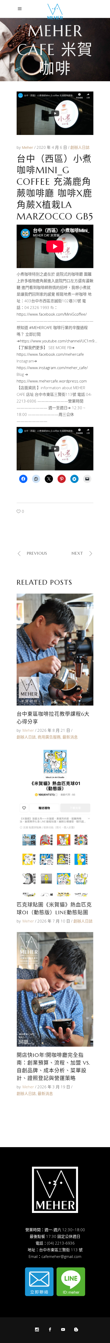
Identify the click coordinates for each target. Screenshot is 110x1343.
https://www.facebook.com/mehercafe (50, 354)
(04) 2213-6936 (61, 1243)
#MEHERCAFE (40, 327)
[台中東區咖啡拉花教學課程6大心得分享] (55, 649)
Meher (28, 147)
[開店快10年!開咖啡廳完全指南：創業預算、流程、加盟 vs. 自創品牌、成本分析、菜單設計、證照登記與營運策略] (55, 989)
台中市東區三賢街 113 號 (61, 1249)
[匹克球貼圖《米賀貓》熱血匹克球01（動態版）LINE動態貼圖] (55, 822)
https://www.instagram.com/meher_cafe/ (52, 367)
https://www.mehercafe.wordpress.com (52, 380)
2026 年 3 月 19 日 (53, 1086)
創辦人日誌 (80, 147)
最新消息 (70, 736)
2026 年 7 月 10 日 (53, 921)
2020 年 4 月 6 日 (52, 147)
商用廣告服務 (49, 736)
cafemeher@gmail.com (61, 1256)
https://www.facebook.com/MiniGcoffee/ (52, 314)
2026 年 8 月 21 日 (53, 730)
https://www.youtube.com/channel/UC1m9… (58, 340)
